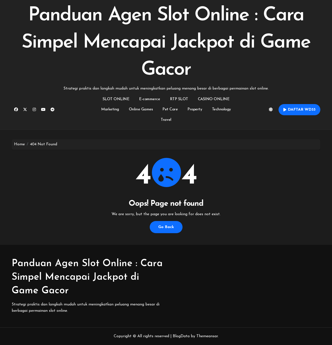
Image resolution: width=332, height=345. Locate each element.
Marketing (110, 109)
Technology (221, 109)
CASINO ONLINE (214, 99)
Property (194, 109)
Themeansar (207, 336)
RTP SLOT (179, 99)
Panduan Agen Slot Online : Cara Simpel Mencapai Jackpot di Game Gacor (166, 43)
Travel (166, 120)
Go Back (166, 227)
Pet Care (170, 109)
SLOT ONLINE (116, 99)
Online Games (141, 109)
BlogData (181, 336)
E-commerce (149, 99)
